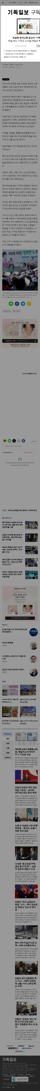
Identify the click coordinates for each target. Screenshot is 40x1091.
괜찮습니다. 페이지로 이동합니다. (15, 57)
